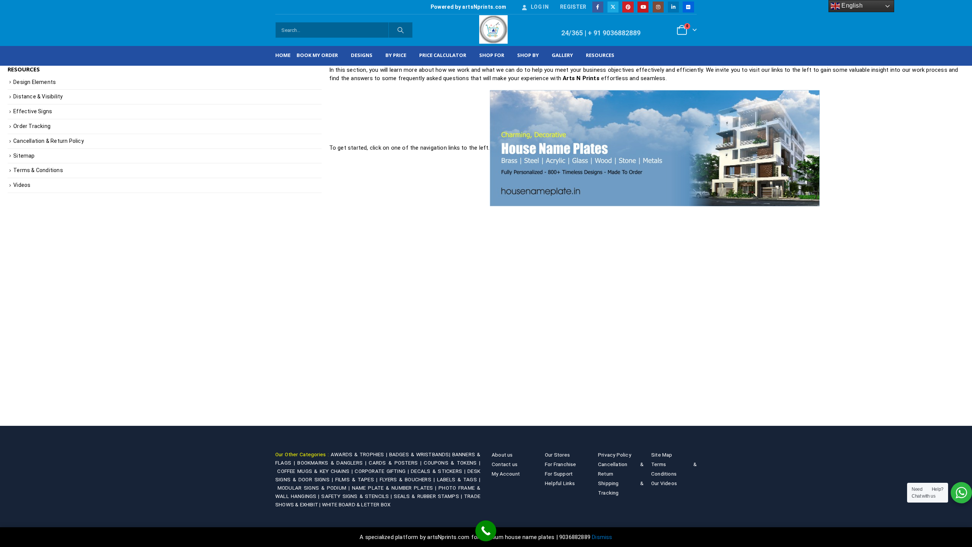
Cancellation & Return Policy (48, 141)
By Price (395, 55)
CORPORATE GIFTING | (383, 471)
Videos (21, 185)
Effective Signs (32, 111)
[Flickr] (688, 7)
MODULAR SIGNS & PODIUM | (315, 488)
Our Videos (664, 483)
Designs (361, 55)
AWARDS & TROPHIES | (359, 454)
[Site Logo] (493, 29)
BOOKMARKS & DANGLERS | (333, 463)
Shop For (491, 55)
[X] (613, 7)
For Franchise (560, 464)
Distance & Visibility (38, 96)
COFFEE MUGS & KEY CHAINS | (316, 471)
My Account (506, 474)
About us (502, 455)
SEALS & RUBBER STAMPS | (429, 496)
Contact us (505, 464)
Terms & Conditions (38, 170)
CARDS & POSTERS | (396, 463)
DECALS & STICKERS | (439, 471)
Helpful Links (560, 483)
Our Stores (557, 455)
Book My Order (317, 55)
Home (282, 55)
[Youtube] (643, 7)
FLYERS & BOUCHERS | (408, 479)
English (851, 5)
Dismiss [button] (602, 537)
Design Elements (34, 82)
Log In (540, 7)
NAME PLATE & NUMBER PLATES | (395, 488)
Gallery (562, 55)
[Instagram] (658, 7)
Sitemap (24, 156)
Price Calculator (442, 55)
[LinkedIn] (673, 7)
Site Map (661, 455)
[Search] (400, 30)
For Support (559, 474)
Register (573, 7)
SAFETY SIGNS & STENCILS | (357, 496)
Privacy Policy (614, 455)
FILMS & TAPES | (357, 479)
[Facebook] (597, 7)
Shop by (528, 55)
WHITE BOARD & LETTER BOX (356, 504)
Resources (600, 55)
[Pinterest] (627, 7)
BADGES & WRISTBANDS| (420, 454)
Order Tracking (31, 126)
